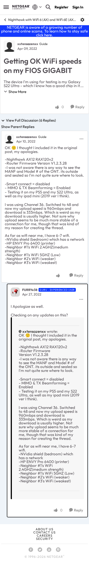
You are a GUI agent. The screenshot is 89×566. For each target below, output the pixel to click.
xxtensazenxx (27, 43)
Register (61, 7)
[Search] (48, 7)
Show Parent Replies (17, 126)
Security (44, 539)
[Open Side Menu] (6, 7)
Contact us (44, 532)
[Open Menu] (82, 20)
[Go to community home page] (21, 7)
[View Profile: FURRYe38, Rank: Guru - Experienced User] (15, 292)
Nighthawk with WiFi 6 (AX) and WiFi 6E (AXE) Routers (42, 20)
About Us (44, 529)
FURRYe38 (29, 289)
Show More (17, 91)
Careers (44, 535)
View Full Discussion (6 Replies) (31, 120)
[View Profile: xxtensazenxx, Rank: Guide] (9, 46)
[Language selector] (37, 7)
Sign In (77, 7)
